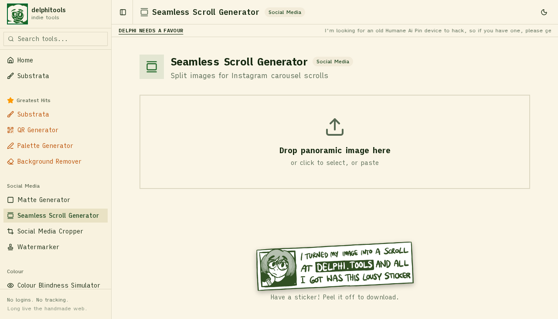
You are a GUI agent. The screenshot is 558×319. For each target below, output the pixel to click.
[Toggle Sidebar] (111, 159)
